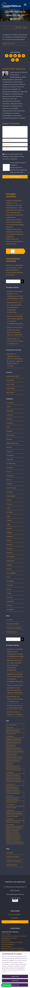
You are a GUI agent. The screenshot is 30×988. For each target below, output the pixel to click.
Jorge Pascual (20, 69)
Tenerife (10, 585)
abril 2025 (10, 392)
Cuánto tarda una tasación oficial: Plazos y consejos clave (14, 241)
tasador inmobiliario (13, 840)
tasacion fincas (11, 754)
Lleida (9, 520)
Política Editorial (6, 946)
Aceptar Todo (15, 976)
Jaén (8, 508)
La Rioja (9, 512)
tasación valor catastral (14, 827)
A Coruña (10, 403)
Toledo (9, 593)
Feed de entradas (13, 624)
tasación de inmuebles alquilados (14, 771)
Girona (9, 479)
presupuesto (11, 745)
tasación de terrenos (13, 778)
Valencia (10, 597)
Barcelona (10, 435)
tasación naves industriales (11, 809)
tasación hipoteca (12, 799)
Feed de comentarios (14, 628)
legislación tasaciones (13, 739)
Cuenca (9, 471)
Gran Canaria (11, 488)
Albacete (10, 411)
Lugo (8, 524)
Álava (9, 407)
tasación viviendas (12, 830)
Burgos (9, 447)
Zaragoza (10, 609)
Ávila (8, 427)
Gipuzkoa (10, 475)
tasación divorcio (12, 787)
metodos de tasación (13, 742)
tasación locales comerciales (12, 803)
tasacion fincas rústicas (14, 757)
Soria (8, 577)
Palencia (10, 552)
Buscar (8, 251)
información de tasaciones (11, 735)
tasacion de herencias (13, 748)
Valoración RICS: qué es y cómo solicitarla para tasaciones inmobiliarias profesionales (14, 307)
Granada (10, 492)
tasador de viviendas (13, 836)
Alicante (10, 415)
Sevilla (9, 569)
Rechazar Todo (15, 985)
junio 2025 (10, 384)
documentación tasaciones (11, 726)
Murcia (9, 540)
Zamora (9, 605)
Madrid (9, 528)
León (8, 516)
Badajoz (9, 431)
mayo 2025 (10, 388)
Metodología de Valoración (9, 938)
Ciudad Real (11, 463)
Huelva (9, 500)
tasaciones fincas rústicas (15, 751)
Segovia (9, 565)
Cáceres (10, 451)
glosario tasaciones (13, 730)
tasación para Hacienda (14, 813)
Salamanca (11, 561)
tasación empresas (13, 790)
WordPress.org (12, 632)
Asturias (10, 423)
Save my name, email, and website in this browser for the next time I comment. (13, 156)
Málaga (9, 532)
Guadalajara (11, 496)
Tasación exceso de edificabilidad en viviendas (14, 272)
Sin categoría (11, 573)
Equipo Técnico (6, 934)
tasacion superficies (13, 760)
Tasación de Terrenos (8, 43)
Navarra (9, 544)
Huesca (9, 504)
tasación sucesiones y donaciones (13, 823)
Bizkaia (9, 439)
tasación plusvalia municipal (12, 818)
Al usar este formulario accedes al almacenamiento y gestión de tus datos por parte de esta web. (18, 167)
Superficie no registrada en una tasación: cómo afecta (14, 267)
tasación (9, 763)
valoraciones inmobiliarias (15, 843)
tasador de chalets (13, 833)
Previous (18, 27)
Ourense (10, 548)
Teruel (9, 589)
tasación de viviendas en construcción (14, 783)
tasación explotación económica (13, 795)
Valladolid (10, 601)
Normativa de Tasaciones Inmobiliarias (12, 948)
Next (24, 27)
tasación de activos (13, 767)
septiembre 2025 (13, 376)
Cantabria (10, 455)
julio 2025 (10, 380)
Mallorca (10, 536)
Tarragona (10, 581)
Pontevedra (11, 556)
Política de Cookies (12, 971)
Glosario (10, 484)
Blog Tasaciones (12, 443)
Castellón (10, 459)
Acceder (10, 619)
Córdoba (10, 467)
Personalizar (15, 980)
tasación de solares (13, 775)
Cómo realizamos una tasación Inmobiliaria (14, 936)
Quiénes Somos (6, 940)
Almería (9, 419)
